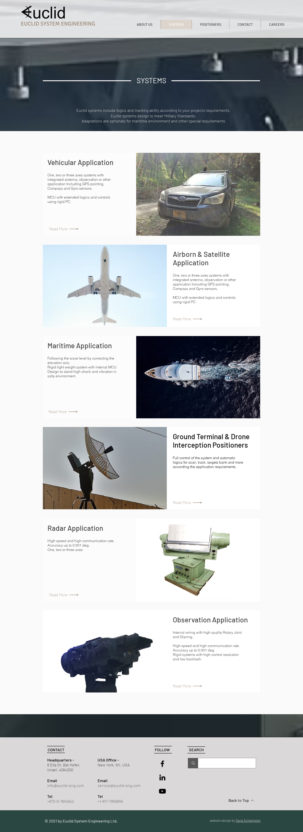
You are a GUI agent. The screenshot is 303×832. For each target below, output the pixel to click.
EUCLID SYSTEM (41, 23)
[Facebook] (162, 763)
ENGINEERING (78, 23)
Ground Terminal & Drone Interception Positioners (211, 440)
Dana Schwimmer (248, 820)
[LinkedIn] (162, 777)
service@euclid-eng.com (119, 785)
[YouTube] (162, 791)
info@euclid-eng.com (65, 785)
